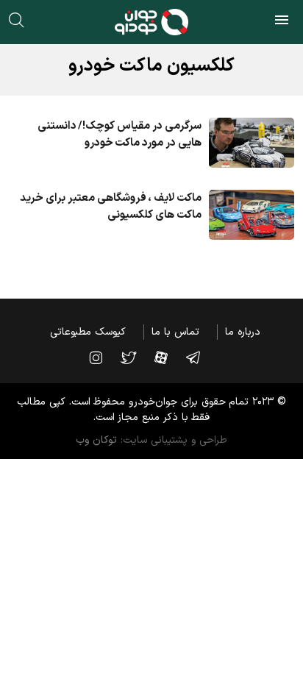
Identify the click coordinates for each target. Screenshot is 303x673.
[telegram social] (200, 357)
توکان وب (97, 440)
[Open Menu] (281, 22)
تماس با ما (175, 332)
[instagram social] (103, 357)
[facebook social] (168, 357)
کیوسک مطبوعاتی (88, 332)
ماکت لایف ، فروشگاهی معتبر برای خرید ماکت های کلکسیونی (110, 207)
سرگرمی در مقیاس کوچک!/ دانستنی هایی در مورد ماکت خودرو (120, 135)
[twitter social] (136, 357)
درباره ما (242, 332)
